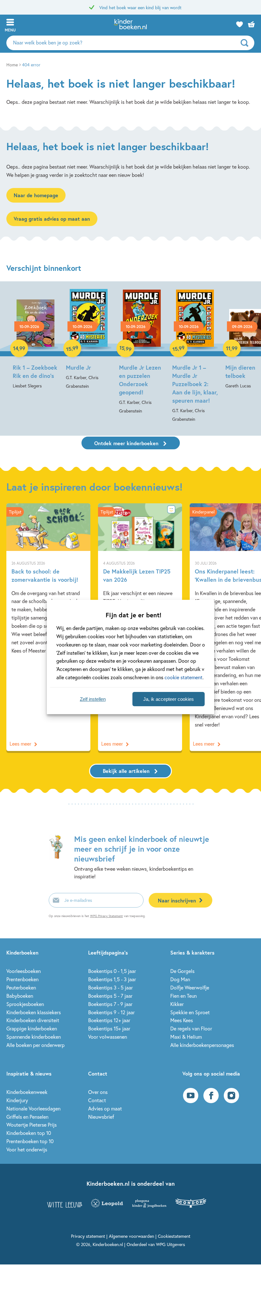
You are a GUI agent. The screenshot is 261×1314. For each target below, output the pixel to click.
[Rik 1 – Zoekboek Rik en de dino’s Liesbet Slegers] (35, 339)
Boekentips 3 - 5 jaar (110, 987)
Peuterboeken (21, 987)
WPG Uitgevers (170, 1244)
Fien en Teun (183, 995)
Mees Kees (181, 1020)
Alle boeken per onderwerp (35, 1045)
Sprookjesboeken (25, 1004)
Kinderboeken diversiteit (32, 1020)
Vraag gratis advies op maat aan (52, 218)
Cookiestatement (174, 1236)
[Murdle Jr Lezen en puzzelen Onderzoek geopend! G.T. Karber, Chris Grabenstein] (142, 352)
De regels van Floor (191, 1028)
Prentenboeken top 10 (29, 1141)
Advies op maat (105, 1108)
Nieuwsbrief (101, 1116)
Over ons (98, 1092)
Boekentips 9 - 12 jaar (111, 1012)
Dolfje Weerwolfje (189, 987)
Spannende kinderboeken (33, 1036)
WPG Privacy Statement (106, 916)
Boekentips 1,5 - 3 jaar (112, 979)
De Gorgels (182, 971)
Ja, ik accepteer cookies (168, 699)
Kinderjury (17, 1100)
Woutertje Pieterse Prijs (31, 1124)
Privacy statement (88, 1236)
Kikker (177, 1004)
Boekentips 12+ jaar (109, 1020)
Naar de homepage (36, 195)
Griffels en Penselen (27, 1116)
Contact (97, 1100)
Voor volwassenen (107, 1036)
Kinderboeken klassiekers (33, 1012)
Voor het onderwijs (26, 1149)
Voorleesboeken (23, 971)
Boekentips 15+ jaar (109, 1028)
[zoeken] (246, 43)
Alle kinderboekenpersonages (202, 1045)
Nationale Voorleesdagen (33, 1108)
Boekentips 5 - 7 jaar (110, 995)
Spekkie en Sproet (190, 1012)
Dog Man (180, 979)
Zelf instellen (93, 699)
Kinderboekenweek (26, 1092)
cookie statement (183, 677)
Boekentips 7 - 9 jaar (110, 1004)
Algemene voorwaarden (131, 1236)
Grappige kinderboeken (31, 1028)
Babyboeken (19, 995)
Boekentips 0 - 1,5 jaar (112, 971)
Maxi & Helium (186, 1036)
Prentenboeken (22, 979)
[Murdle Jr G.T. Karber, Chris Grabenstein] (88, 339)
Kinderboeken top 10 (28, 1133)
